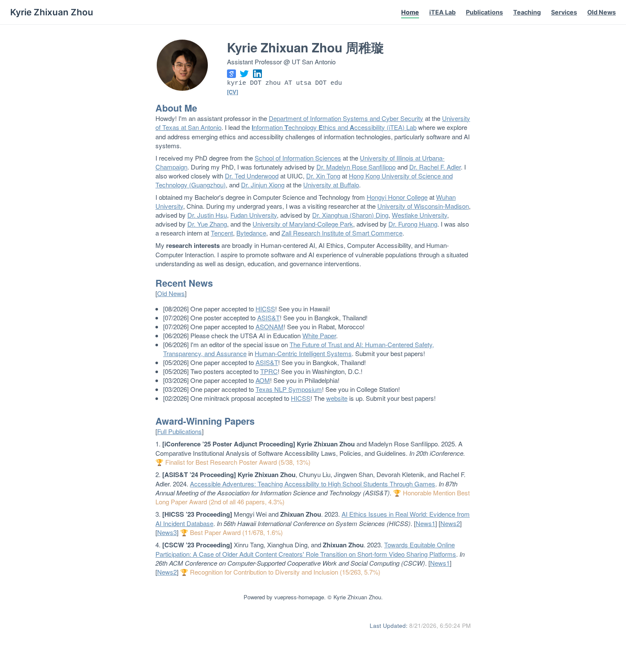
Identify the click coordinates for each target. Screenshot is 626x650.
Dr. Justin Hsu (207, 214)
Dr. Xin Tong (323, 175)
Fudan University (253, 214)
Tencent (222, 232)
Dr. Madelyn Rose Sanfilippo (356, 166)
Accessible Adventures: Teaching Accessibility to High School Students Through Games (312, 483)
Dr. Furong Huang (412, 223)
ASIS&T (268, 317)
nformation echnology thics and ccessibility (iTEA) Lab (334, 127)
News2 (450, 523)
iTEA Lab (442, 12)
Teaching (527, 12)
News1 (425, 523)
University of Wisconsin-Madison (423, 205)
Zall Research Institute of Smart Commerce (341, 232)
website (336, 398)
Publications (484, 12)
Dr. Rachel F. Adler (435, 166)
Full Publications (179, 431)
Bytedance (251, 232)
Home (410, 12)
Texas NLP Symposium (289, 389)
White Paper (319, 335)
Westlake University (419, 214)
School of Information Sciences (298, 157)
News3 (167, 532)
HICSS (265, 308)
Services (564, 12)
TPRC (269, 371)
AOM (263, 380)
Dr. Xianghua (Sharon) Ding (350, 214)
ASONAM (270, 326)
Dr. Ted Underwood (252, 175)
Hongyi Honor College (397, 197)
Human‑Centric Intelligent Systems (303, 353)
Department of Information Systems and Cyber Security (346, 118)
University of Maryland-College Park (303, 223)
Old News (601, 12)
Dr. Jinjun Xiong (262, 184)
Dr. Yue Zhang (207, 223)
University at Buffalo (331, 184)
